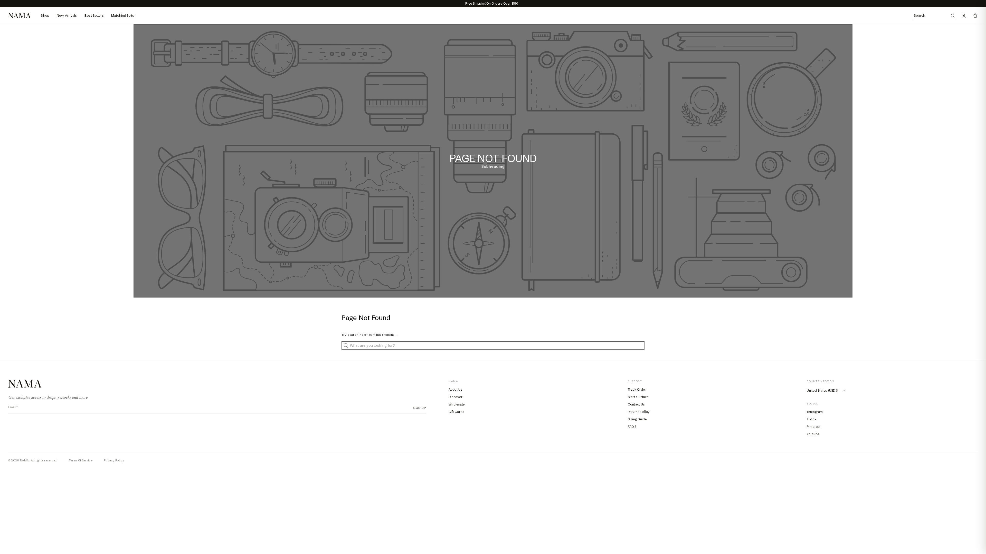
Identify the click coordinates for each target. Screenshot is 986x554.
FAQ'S (632, 427)
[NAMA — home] (19, 15)
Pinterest (813, 427)
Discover (455, 397)
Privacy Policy (114, 460)
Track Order (637, 389)
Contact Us (636, 404)
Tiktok (811, 419)
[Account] (964, 15)
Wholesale (456, 404)
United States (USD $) (822, 390)
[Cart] (975, 15)
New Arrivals (67, 15)
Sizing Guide (637, 419)
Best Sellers (94, 15)
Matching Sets (122, 15)
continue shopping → (383, 335)
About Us (455, 389)
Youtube (813, 434)
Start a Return (638, 397)
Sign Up (418, 408)
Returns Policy (639, 412)
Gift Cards (456, 412)
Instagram (815, 412)
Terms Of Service (80, 460)
